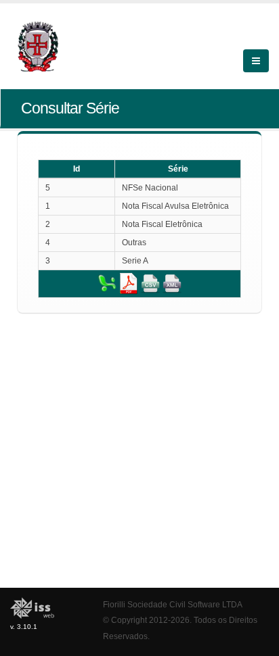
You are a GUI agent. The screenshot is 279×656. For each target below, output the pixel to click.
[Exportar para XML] (172, 283)
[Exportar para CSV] (150, 283)
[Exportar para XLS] (107, 283)
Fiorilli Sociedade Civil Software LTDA (172, 604)
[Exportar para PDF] (129, 283)
